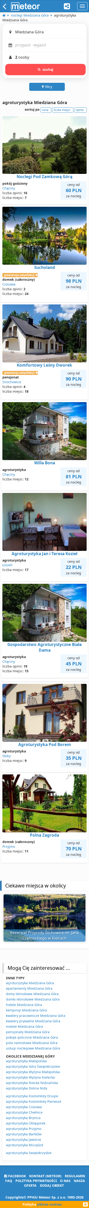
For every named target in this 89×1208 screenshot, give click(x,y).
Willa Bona (44, 463)
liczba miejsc (62, 110)
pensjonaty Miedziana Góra (28, 1032)
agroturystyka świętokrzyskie (29, 1153)
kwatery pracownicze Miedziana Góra (35, 1015)
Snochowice (11, 382)
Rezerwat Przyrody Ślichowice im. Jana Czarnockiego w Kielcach (44, 935)
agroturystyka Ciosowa (24, 1107)
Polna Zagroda (44, 835)
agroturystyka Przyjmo (23, 1128)
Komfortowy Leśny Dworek (44, 365)
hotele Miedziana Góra (24, 1004)
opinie (80, 110)
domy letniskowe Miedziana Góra (32, 994)
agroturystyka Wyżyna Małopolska (33, 1072)
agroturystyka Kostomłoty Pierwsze (33, 1101)
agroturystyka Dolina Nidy (26, 1088)
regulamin (75, 1176)
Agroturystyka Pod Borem (44, 744)
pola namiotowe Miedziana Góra (31, 1043)
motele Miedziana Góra (24, 1026)
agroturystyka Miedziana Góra (30, 983)
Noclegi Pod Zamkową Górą (44, 176)
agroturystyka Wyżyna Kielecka (30, 1077)
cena (45, 110)
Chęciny (8, 188)
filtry (48, 86)
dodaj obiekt (52, 1185)
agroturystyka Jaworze (23, 1139)
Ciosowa (8, 284)
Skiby (6, 756)
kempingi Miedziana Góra (26, 1010)
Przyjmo (8, 846)
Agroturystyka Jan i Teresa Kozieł (44, 553)
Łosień (7, 565)
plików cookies (49, 1204)
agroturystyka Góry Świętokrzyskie (33, 1066)
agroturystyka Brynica (23, 1118)
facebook (16, 1176)
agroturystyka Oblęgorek (25, 1123)
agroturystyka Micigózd (24, 1145)
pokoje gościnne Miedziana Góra (32, 1037)
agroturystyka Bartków (24, 1134)
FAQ (8, 1180)
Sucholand (44, 267)
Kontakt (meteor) (45, 1176)
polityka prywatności (36, 1180)
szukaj (47, 69)
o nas (65, 1180)
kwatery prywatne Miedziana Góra (33, 1021)
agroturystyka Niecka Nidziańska (32, 1083)
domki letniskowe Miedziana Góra (33, 999)
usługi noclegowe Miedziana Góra (33, 1048)
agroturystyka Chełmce (24, 1112)
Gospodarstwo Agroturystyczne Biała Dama (44, 647)
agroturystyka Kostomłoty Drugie (32, 1096)
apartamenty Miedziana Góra (29, 988)
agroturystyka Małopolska (26, 1061)
